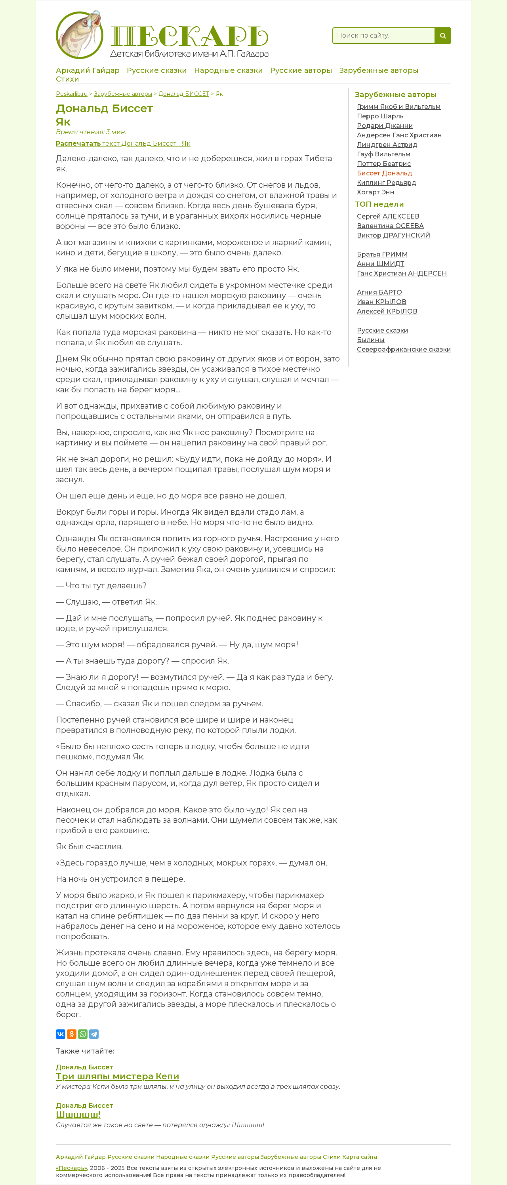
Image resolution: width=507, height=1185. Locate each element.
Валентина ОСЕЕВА (390, 226)
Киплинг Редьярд (386, 182)
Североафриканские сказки (404, 349)
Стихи (67, 79)
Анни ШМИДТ (380, 264)
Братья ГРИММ (382, 254)
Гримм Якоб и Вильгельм (399, 106)
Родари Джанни (385, 125)
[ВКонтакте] (60, 1034)
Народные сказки (228, 70)
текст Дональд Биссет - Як (123, 143)
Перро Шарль (380, 116)
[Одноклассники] (71, 1034)
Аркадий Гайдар (88, 70)
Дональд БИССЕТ (183, 93)
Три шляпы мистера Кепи (117, 1076)
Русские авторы (301, 70)
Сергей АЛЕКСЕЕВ (388, 216)
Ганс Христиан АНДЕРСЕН (402, 273)
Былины (371, 340)
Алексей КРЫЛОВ (387, 311)
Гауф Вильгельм (384, 154)
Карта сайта (359, 1156)
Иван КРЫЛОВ (381, 302)
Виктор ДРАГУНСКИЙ (393, 235)
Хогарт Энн (376, 192)
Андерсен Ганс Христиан (399, 135)
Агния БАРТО (379, 292)
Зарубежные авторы (379, 70)
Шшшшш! (78, 1114)
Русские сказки (157, 70)
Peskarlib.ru (72, 93)
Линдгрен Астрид (387, 144)
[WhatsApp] (83, 1034)
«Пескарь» (71, 1168)
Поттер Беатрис (384, 163)
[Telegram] (94, 1034)
